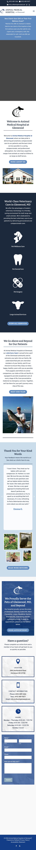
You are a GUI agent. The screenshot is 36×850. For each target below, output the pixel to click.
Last (20, 743)
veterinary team (12, 353)
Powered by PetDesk (13, 840)
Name (6, 738)
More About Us (18, 162)
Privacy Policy (24, 840)
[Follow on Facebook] (16, 846)
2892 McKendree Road (18, 671)
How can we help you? (12, 762)
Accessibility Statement (18, 842)
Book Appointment (18, 630)
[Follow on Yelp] (19, 846)
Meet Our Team (18, 392)
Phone (6, 754)
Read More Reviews (18, 568)
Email (6, 747)
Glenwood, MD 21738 (18, 673)
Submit (8, 780)
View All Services (18, 324)
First (5, 743)
